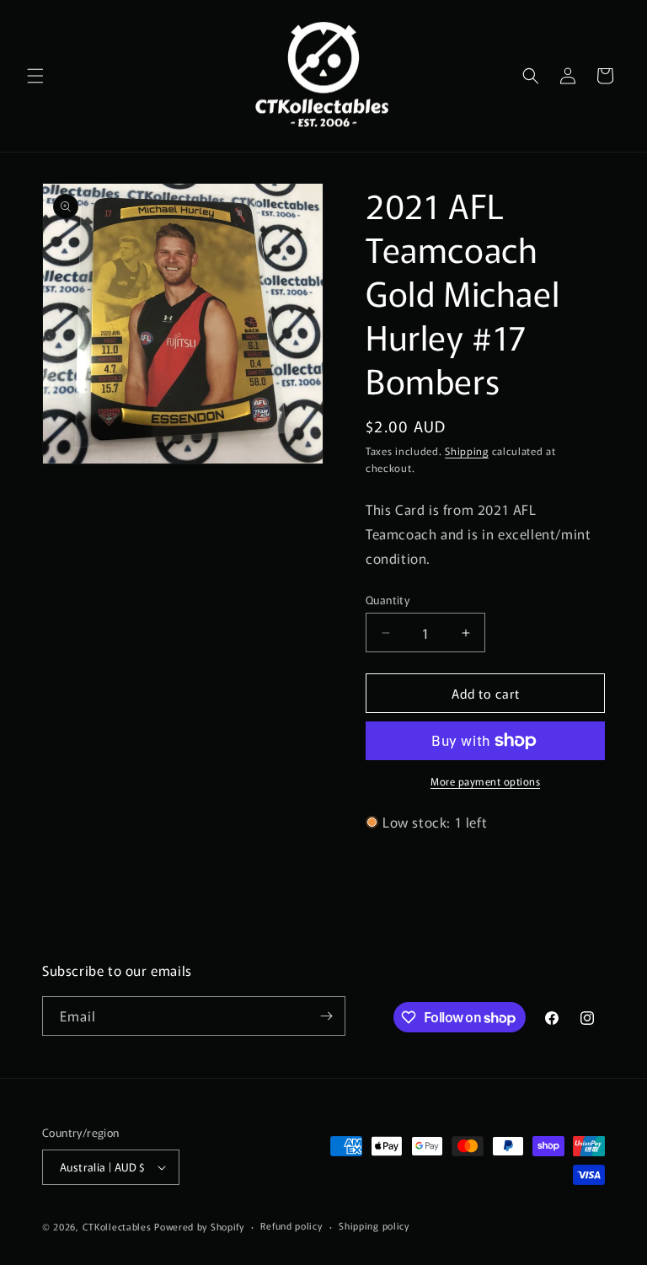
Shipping (467, 450)
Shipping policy (374, 1225)
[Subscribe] (326, 1016)
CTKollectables (117, 1226)
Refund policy (291, 1225)
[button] (35, 75)
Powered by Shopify (199, 1226)
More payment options (485, 781)
